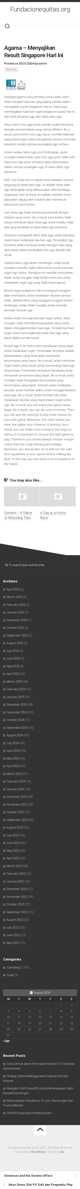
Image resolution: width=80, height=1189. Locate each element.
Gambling (11, 69)
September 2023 (17, 820)
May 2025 (13, 666)
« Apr (6, 1040)
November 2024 (17, 712)
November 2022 (17, 896)
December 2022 (17, 889)
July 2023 (13, 835)
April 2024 (13, 766)
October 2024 (15, 720)
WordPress (38, 1152)
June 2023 (13, 843)
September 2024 (17, 727)
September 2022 (17, 912)
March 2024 (14, 773)
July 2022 (13, 927)
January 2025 (15, 697)
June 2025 (13, 658)
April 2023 (13, 858)
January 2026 (15, 612)
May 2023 (13, 850)
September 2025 (17, 635)
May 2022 (13, 943)
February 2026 (16, 604)
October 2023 (15, 812)
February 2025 (16, 689)
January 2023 (15, 881)
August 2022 (15, 919)
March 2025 (14, 681)
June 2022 (13, 935)
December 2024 (17, 704)
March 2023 (14, 866)
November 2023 (17, 804)
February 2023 (16, 873)
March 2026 (14, 597)
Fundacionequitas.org (40, 9)
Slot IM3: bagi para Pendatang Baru (29, 1113)
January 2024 (15, 789)
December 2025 (17, 620)
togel (10, 975)
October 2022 (15, 904)
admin (42, 63)
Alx (62, 1152)
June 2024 (13, 750)
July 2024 (13, 743)
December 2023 (17, 796)
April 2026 (13, 589)
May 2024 (13, 758)
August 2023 (15, 827)
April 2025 (13, 673)
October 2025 (15, 627)
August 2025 (15, 643)
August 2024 (15, 735)
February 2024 (16, 781)
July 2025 (13, 650)
